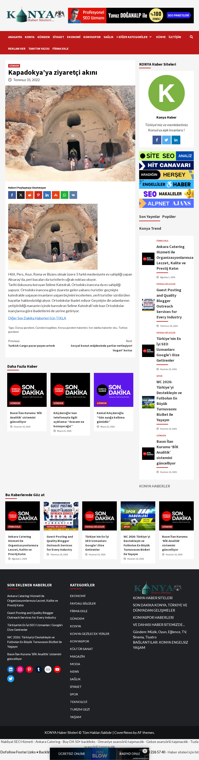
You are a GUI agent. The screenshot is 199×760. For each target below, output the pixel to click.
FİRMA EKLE (60, 48)
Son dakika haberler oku (103, 327)
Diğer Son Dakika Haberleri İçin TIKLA (37, 318)
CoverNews (123, 732)
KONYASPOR (92, 37)
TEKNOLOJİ (78, 702)
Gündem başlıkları (46, 327)
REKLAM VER (16, 48)
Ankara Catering (47, 741)
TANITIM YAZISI (39, 48)
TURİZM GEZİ (80, 709)
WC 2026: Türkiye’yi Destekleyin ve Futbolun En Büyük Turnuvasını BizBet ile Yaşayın (137, 545)
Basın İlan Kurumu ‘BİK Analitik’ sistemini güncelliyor (26, 417)
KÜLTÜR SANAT (81, 649)
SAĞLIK (108, 37)
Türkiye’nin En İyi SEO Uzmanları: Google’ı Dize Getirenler (168, 349)
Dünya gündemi (24, 327)
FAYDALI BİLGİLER (165, 284)
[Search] (191, 37)
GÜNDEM (43, 37)
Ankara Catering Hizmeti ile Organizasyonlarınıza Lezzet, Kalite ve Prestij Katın (174, 257)
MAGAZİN (77, 656)
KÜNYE (161, 37)
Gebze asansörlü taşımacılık (167, 741)
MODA (75, 664)
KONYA (29, 37)
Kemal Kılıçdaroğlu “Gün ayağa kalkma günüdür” (111, 417)
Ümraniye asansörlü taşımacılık (121, 741)
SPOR (159, 376)
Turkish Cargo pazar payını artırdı (31, 343)
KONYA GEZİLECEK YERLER (89, 633)
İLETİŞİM (175, 37)
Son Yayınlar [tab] (149, 216)
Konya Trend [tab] (150, 228)
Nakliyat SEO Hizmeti (17, 741)
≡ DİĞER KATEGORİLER (132, 37)
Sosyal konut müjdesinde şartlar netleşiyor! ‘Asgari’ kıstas (101, 345)
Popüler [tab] (169, 216)
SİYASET (58, 37)
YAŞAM (75, 717)
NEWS (74, 671)
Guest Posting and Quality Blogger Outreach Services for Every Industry (31, 615)
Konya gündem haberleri (72, 327)
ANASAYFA (15, 37)
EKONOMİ (73, 37)
